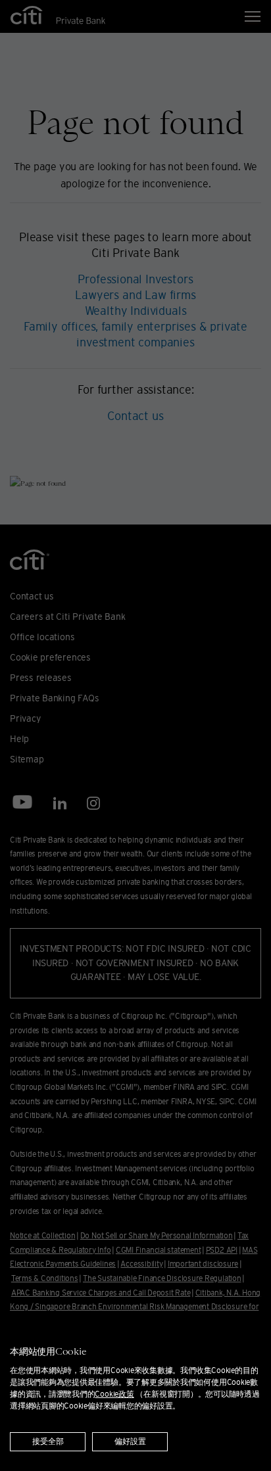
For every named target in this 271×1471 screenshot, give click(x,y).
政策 (114, 1393)
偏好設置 (130, 1441)
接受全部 (48, 1441)
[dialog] (135, 1392)
